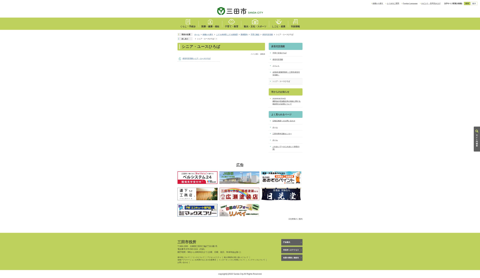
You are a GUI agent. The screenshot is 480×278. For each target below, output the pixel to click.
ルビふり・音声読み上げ (430, 3)
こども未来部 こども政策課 (227, 34)
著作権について (184, 257)
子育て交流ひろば (279, 53)
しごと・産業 (278, 26)
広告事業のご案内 (295, 219)
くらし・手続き (188, 26)
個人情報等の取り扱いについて (236, 257)
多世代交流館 (267, 34)
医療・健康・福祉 (210, 26)
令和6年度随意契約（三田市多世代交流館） (286, 73)
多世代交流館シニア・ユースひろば (196, 58)
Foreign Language (410, 3)
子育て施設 (255, 34)
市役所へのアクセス (291, 250)
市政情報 (295, 26)
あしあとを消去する (216, 38)
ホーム (197, 34)
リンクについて (198, 257)
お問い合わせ (183, 262)
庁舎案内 (286, 242)
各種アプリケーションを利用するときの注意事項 (197, 260)
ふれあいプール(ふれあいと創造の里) (285, 148)
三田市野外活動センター (282, 134)
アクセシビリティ (214, 257)
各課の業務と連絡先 (291, 258)
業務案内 (244, 34)
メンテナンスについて (256, 260)
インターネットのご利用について (232, 260)
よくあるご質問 (393, 3)
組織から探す (378, 3)
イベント (276, 66)
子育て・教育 (231, 26)
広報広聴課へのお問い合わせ (283, 121)
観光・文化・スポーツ (255, 26)
